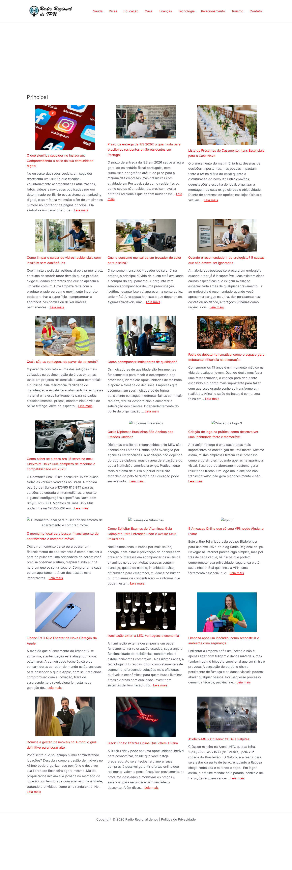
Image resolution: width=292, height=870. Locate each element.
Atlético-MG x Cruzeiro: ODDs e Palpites (218, 739)
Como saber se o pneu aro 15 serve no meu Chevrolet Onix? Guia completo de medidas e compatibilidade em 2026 (61, 464)
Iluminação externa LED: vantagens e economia (143, 636)
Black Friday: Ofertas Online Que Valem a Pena (143, 743)
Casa (148, 11)
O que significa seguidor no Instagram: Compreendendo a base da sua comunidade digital (60, 160)
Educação (131, 11)
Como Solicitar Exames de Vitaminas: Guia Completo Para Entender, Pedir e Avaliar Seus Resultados (142, 533)
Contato (256, 11)
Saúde (97, 11)
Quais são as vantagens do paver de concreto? (62, 362)
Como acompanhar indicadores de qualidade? (142, 362)
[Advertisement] (146, 52)
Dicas (113, 11)
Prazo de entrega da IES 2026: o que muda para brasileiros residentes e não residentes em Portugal (144, 149)
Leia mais (81, 210)
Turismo (237, 11)
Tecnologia (186, 11)
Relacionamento (213, 11)
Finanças (165, 11)
